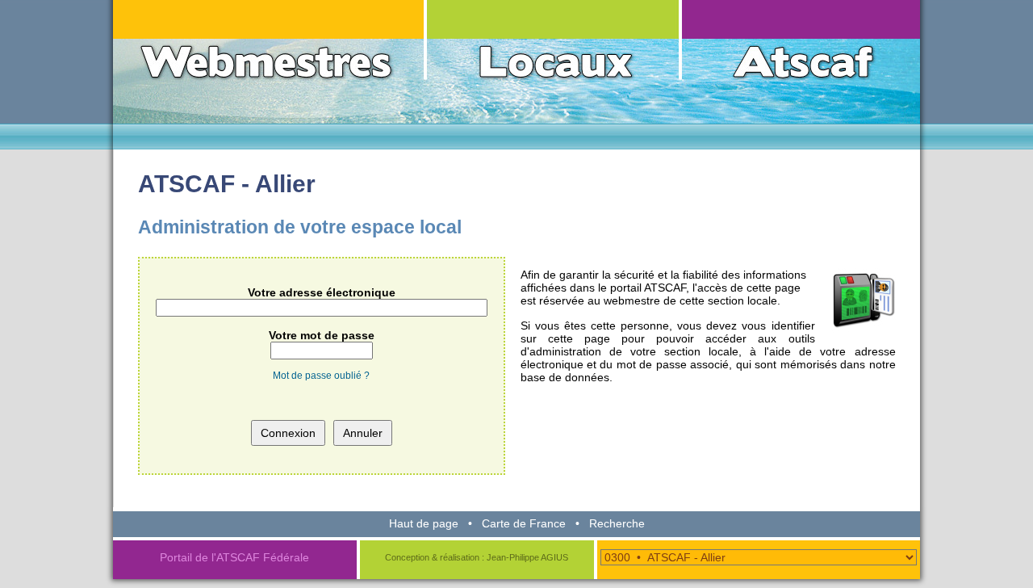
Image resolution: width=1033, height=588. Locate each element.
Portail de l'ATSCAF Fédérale (234, 557)
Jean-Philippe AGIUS (527, 557)
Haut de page (423, 523)
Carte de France (524, 523)
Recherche (617, 523)
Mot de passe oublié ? (321, 375)
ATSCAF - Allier (227, 183)
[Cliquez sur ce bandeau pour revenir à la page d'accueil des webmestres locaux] (516, 60)
